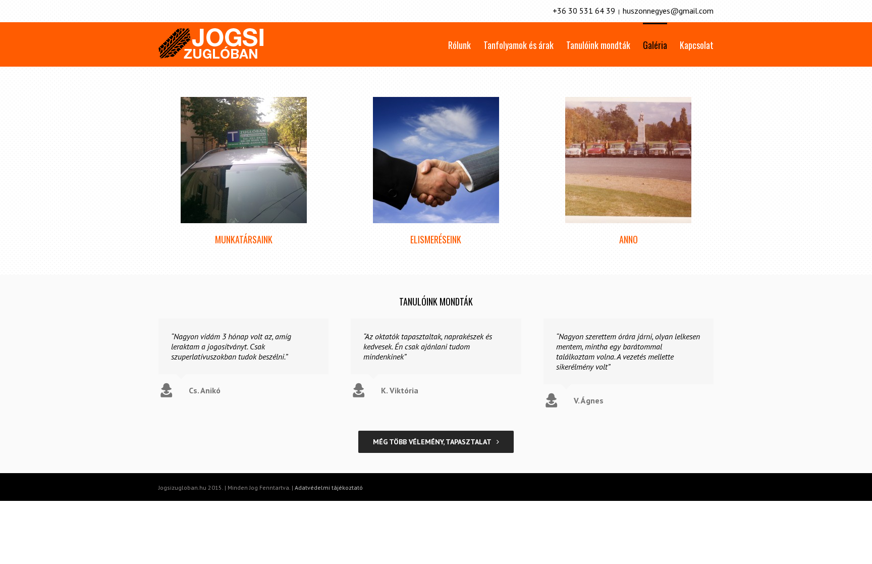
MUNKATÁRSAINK (243, 239)
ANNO (628, 239)
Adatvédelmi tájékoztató (329, 487)
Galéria (655, 45)
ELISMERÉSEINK (435, 239)
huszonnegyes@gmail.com (668, 11)
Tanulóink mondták (598, 45)
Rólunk (459, 45)
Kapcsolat (697, 45)
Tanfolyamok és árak (518, 45)
